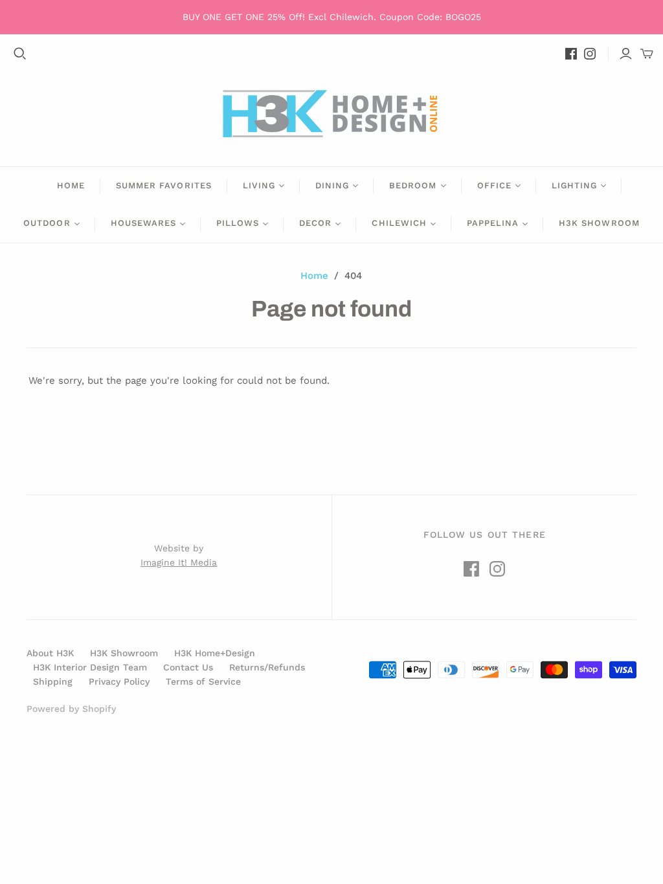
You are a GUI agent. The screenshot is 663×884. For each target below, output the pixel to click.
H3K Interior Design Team (90, 667)
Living (259, 185)
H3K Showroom (599, 223)
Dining (332, 185)
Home (71, 185)
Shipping (53, 681)
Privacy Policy (119, 681)
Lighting (574, 185)
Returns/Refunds (267, 667)
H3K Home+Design (214, 653)
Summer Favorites (164, 185)
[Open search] (20, 53)
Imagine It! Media (178, 562)
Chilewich (399, 223)
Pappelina (493, 223)
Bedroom (412, 185)
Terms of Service (203, 681)
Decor (315, 223)
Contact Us (188, 667)
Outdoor (46, 223)
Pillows (237, 223)
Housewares (143, 223)
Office (494, 185)
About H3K (50, 653)
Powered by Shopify (71, 708)
